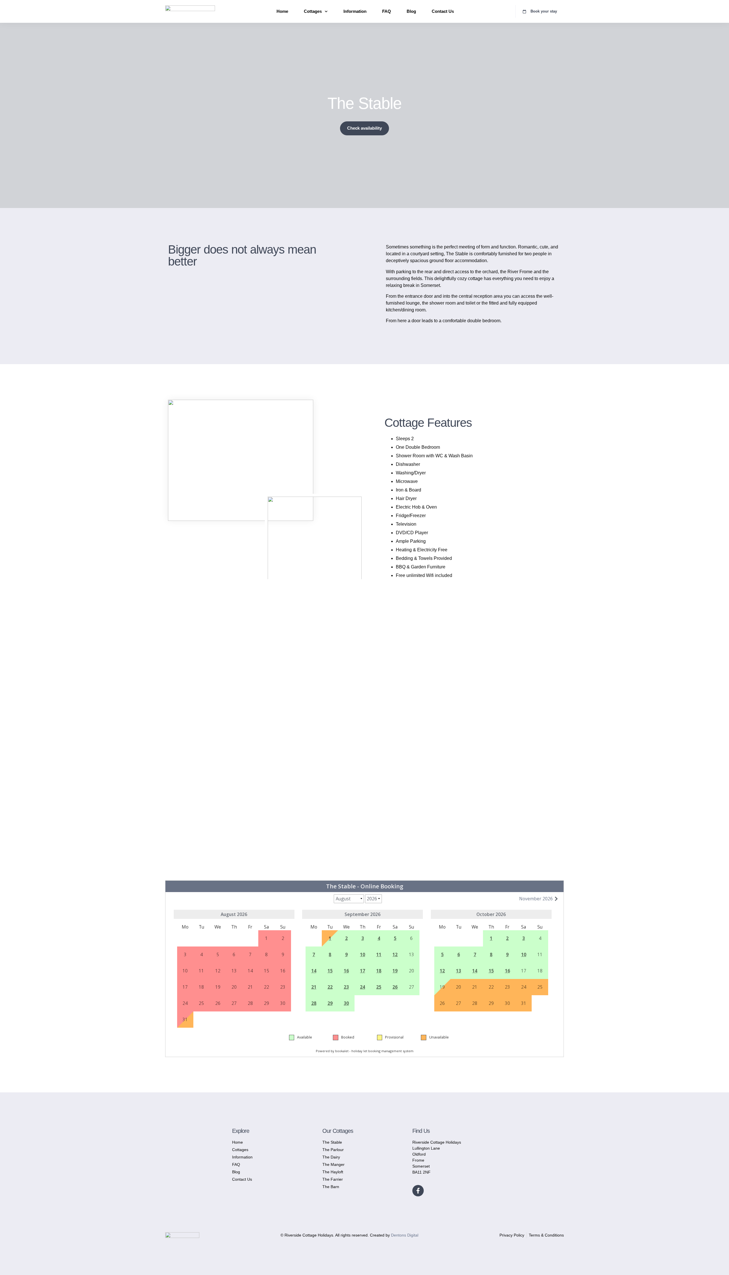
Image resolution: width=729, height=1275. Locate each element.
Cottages (313, 11)
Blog (411, 11)
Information (354, 11)
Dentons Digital (404, 1235)
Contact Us (443, 11)
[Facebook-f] (418, 1190)
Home (282, 11)
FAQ (386, 11)
